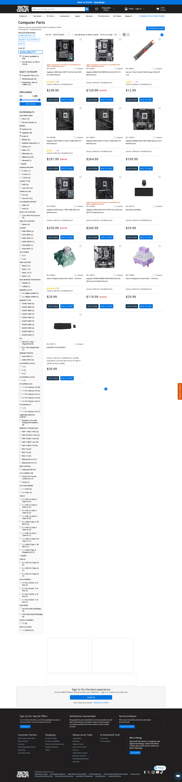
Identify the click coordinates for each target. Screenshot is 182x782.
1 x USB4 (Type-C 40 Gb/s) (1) (30, 545)
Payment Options (51, 747)
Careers (76, 750)
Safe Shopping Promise (27, 747)
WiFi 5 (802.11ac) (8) (30, 442)
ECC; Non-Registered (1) (30, 348)
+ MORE (23, 164)
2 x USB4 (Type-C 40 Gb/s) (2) (30, 523)
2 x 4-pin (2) (27, 492)
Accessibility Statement (57, 774)
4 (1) (24, 255)
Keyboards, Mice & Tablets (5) (29, 83)
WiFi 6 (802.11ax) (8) (30, 438)
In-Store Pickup (51, 738)
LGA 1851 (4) (27, 188)
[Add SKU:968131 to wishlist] (159, 39)
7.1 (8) (24, 623)
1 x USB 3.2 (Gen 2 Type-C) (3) (29, 506)
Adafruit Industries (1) (31, 143)
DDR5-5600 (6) (28, 303)
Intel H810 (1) (27, 249)
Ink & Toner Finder (80, 747)
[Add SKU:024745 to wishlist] (80, 39)
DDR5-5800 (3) (28, 321)
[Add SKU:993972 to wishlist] (120, 108)
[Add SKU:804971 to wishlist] (120, 39)
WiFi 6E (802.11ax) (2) (31, 435)
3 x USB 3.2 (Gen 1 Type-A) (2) (29, 528)
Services (89, 16)
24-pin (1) (26, 482)
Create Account (101, 703)
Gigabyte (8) (27, 133)
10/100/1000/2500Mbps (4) (31, 610)
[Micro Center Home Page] (23, 8)
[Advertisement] (68, 655)
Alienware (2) (27, 153)
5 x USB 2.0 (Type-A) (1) (30, 575)
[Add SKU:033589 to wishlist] (80, 176)
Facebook (144, 772)
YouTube (157, 772)
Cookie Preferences (114, 776)
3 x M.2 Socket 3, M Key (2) (30, 595)
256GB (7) (26, 283)
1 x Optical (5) (27, 630)
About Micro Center (41, 774)
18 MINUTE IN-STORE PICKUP (152, 16)
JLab (21, 44)
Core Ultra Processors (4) (31, 216)
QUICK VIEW (53, 100)
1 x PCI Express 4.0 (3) (31, 391)
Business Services (79, 756)
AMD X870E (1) (28, 242)
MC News (117, 16)
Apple (77, 16)
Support (128, 16)
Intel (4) (25, 209)
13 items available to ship (30, 57)
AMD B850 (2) (28, 231)
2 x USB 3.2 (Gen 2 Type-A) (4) (29, 500)
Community (77, 738)
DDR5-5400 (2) (28, 328)
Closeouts (104, 738)
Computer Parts (26, 35)
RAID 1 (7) (26, 269)
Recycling (21, 750)
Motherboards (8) (29, 79)
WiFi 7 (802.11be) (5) (30, 431)
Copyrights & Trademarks (84, 776)
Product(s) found (155, 28)
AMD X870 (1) (27, 238)
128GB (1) (26, 286)
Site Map (76, 761)
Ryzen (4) (26, 224)
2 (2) (24, 259)
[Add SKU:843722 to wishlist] (159, 176)
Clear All (21, 48)
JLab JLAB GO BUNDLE (133, 210)
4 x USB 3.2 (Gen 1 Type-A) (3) (29, 511)
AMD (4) (25, 205)
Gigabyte (23, 40)
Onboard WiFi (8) (29, 470)
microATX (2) (27, 198)
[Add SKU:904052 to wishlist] (159, 245)
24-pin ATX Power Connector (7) (29, 477)
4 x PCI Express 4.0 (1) (31, 401)
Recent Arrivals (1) (29, 122)
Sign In (91, 697)
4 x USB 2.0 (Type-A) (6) (30, 563)
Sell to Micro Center (80, 753)
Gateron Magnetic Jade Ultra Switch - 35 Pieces (64, 278)
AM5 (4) (25, 184)
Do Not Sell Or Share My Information (116, 774)
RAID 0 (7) (26, 266)
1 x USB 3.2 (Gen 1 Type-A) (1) (29, 534)
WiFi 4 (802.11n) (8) (30, 445)
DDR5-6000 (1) (28, 331)
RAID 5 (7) (26, 276)
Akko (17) (26, 150)
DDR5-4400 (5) (28, 307)
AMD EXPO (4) (28, 360)
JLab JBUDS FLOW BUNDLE (56, 347)
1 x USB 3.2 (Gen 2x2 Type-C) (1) (30, 540)
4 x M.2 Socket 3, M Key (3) (30, 584)
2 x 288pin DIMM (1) (30, 297)
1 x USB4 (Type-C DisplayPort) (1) (29, 551)
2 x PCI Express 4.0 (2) (31, 398)
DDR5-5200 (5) (28, 314)
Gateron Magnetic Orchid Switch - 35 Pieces (142, 278)
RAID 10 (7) (26, 273)
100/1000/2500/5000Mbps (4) (31, 615)
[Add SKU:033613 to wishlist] (120, 245)
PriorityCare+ (104, 16)
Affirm (47, 750)
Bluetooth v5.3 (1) (29, 463)
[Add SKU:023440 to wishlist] (120, 176)
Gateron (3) (26, 129)
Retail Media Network (81, 759)
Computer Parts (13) (30, 75)
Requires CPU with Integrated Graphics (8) (30, 422)
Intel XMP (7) (27, 356)
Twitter (149, 772)
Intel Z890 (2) (27, 235)
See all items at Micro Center (31, 63)
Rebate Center (78, 744)
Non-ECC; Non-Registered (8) (28, 343)
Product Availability (52, 741)
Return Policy (23, 741)
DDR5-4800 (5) (28, 310)
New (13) (25, 119)
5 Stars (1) (26, 171)
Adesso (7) (26, 146)
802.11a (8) (26, 456)
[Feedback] (179, 391)
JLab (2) (25, 136)
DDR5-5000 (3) (28, 317)
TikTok (161, 772)
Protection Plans (24, 753)
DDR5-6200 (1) (28, 335)
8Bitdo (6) (26, 140)
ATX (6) (25, 195)
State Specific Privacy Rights (77, 774)
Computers (64, 16)
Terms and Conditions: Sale (64, 776)
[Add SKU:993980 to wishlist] (80, 108)
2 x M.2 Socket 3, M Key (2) (30, 589)
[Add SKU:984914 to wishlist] (80, 245)
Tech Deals (99, 2)
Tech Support (105, 741)
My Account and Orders (27, 738)
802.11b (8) (26, 452)
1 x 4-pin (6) (27, 489)
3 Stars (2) (26, 178)
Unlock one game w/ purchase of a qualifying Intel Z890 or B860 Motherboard (63, 65)
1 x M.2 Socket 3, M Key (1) (30, 601)
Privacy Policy (135, 774)
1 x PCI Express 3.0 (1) (31, 394)
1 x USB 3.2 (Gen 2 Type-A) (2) (29, 517)
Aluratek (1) (26, 160)
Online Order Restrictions (54, 744)
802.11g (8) (26, 449)
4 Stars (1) (26, 174)
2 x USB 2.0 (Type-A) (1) (30, 569)
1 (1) (24, 367)
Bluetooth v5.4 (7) (29, 459)
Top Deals (37, 16)
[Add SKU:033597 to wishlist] (159, 108)
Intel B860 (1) (27, 245)
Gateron (34, 40)
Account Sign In (100, 776)
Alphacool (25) (28, 157)
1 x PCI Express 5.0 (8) (31, 387)
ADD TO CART (67, 100)
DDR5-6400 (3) (28, 324)
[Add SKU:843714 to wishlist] (80, 314)
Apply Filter (30, 104)
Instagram (153, 772)
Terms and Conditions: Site (43, 776)
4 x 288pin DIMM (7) (30, 293)
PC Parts (50, 16)
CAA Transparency (95, 774)
